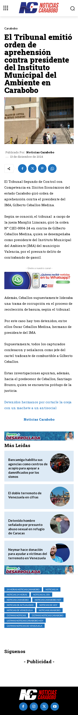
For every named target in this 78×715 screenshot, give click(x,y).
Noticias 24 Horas (17, 594)
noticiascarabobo (49, 610)
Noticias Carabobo (40, 152)
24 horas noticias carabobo (23, 589)
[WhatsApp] (52, 168)
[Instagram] (34, 706)
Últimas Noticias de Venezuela (24, 625)
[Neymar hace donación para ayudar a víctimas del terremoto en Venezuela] (60, 553)
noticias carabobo (18, 599)
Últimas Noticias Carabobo (47, 615)
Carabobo (11, 28)
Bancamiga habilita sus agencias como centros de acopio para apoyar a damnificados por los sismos (28, 468)
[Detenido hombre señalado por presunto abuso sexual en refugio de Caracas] (60, 524)
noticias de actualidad (20, 605)
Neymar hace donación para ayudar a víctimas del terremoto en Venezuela (27, 554)
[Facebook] (22, 168)
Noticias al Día (41, 594)
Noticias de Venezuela (20, 610)
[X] (32, 168)
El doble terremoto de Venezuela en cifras (25, 495)
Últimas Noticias (16, 615)
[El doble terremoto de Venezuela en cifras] (60, 496)
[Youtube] (54, 706)
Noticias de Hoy (48, 605)
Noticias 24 (52, 589)
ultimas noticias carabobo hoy (25, 620)
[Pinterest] (42, 168)
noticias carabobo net (48, 599)
